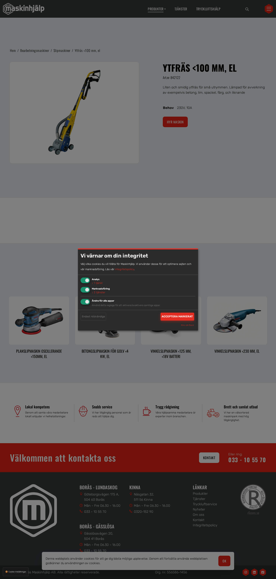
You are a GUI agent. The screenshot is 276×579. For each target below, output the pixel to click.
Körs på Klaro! (187, 325)
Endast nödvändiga (93, 316)
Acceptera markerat (177, 316)
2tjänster (98, 292)
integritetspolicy (124, 269)
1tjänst (97, 283)
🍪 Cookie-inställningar (15, 572)
